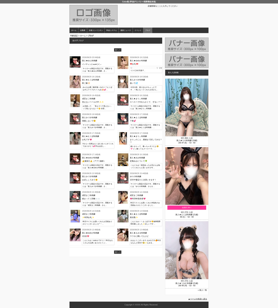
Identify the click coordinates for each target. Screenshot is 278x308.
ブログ (147, 30)
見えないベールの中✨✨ (93, 102)
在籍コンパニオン (96, 30)
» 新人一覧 (202, 290)
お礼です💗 (87, 139)
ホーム (73, 30)
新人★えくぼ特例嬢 (183, 215)
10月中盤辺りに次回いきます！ (143, 180)
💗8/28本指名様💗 (138, 199)
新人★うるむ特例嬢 (183, 283)
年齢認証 (74, 36)
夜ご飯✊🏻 (86, 83)
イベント (138, 30)
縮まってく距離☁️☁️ (91, 199)
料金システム (111, 30)
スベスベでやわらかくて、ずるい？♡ (146, 102)
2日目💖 (85, 236)
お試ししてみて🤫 (90, 180)
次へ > (117, 50)
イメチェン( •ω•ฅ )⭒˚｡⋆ (92, 64)
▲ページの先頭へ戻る (197, 299)
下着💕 (133, 121)
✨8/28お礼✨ (88, 217)
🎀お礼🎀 (134, 64)
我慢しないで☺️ (89, 121)
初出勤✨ (134, 217)
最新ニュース (125, 30)
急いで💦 (134, 83)
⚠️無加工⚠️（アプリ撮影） (94, 161)
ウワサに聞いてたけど (139, 236)
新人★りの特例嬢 (184, 140)
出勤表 (82, 30)
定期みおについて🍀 (138, 161)
